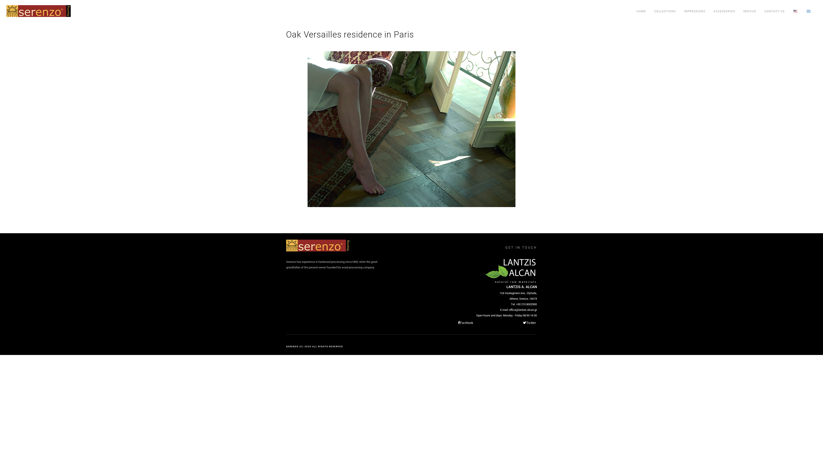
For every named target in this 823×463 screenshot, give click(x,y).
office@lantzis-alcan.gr (523, 309)
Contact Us (774, 11)
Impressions (694, 11)
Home (641, 11)
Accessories (724, 11)
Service (749, 11)
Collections (665, 11)
